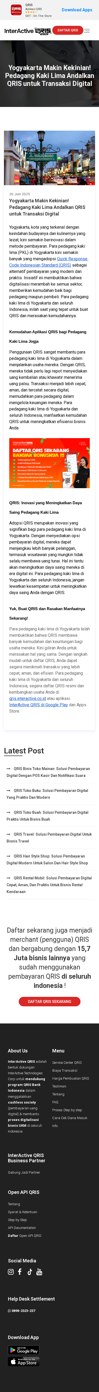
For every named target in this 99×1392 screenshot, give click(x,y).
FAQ (55, 1102)
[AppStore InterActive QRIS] (49, 1361)
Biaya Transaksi (64, 1070)
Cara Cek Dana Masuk (69, 1118)
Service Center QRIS (67, 1063)
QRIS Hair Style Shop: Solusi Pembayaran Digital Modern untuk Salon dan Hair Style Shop (47, 859)
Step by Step (17, 1220)
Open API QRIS (24, 1236)
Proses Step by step (67, 1110)
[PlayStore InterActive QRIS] (49, 1350)
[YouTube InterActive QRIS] (41, 1273)
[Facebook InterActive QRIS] (22, 1273)
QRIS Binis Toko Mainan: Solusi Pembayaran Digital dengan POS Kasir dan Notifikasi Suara (48, 772)
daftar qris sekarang (49, 1001)
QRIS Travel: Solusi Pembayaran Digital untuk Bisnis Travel (49, 837)
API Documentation (22, 1228)
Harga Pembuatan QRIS (70, 1078)
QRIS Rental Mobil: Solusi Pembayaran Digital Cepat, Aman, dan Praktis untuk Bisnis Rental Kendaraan (49, 885)
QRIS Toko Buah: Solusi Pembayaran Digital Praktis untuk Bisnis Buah (47, 815)
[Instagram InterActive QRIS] (13, 1273)
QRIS (29, 5)
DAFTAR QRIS (68, 30)
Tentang (58, 1094)
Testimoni (59, 1086)
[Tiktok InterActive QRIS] (32, 1273)
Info (55, 1126)
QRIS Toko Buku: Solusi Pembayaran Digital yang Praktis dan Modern (47, 794)
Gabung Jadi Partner (24, 1172)
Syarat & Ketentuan (22, 1212)
